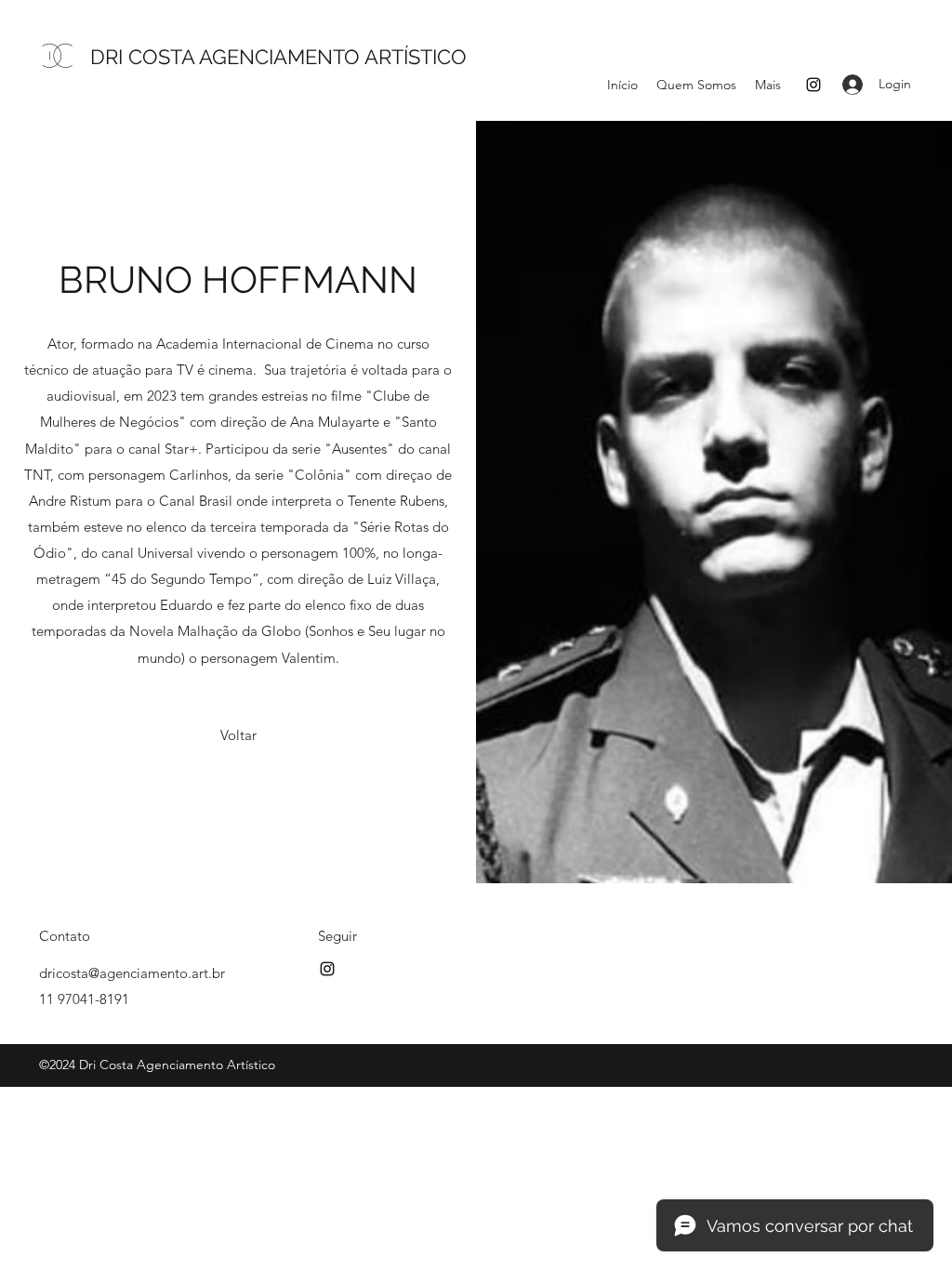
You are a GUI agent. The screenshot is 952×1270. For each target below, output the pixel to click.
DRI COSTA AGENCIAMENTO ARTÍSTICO (278, 57)
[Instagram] (813, 84)
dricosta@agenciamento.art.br (132, 973)
